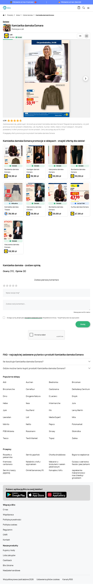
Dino (5, 396)
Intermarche (54, 403)
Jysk (5, 410)
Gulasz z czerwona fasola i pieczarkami (81, 463)
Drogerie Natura (33, 396)
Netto (28, 424)
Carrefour (30, 389)
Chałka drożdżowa (57, 454)
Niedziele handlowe (11, 570)
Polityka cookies (10, 524)
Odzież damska (28, 15)
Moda (18, 15)
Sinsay (52, 431)
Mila (74, 417)
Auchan (29, 382)
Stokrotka (76, 431)
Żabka (75, 438)
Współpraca (8, 514)
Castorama (54, 389)
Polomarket (77, 424)
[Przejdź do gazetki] (86, 36)
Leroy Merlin (77, 410)
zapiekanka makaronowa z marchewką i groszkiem (78, 474)
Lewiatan (7, 417)
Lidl (27, 417)
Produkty (10, 15)
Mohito (6, 424)
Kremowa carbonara (7, 463)
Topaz (51, 438)
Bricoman (76, 382)
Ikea (28, 403)
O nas (5, 509)
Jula (74, 403)
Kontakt (6, 539)
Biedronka (53, 382)
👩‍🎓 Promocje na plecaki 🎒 (23, 2)
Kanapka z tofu (55, 470)
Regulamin (7, 529)
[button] (46, 361)
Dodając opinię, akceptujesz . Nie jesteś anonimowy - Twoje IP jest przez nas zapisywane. (43, 318)
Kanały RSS (67, 579)
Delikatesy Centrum (81, 389)
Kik (50, 410)
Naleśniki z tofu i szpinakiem (33, 463)
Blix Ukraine (8, 565)
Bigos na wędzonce (80, 454)
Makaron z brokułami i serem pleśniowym (57, 464)
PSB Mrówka (8, 431)
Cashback (7, 560)
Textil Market (32, 438)
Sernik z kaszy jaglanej (9, 471)
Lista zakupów (9, 555)
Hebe (5, 403)
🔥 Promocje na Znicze (69, 2)
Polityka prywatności (12, 519)
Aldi (4, 382)
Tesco (5, 438)
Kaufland (30, 410)
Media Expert (55, 417)
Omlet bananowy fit (35, 470)
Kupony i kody (9, 550)
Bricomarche (9, 389)
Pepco (52, 424)
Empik (74, 396)
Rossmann (31, 431)
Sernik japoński (33, 454)
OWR (5, 534)
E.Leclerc (53, 396)
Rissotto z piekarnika (7, 456)
